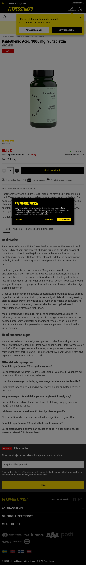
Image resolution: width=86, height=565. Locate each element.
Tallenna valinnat (49, 219)
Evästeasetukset (19, 219)
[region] (43, 211)
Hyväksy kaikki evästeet (64, 219)
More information (43, 214)
